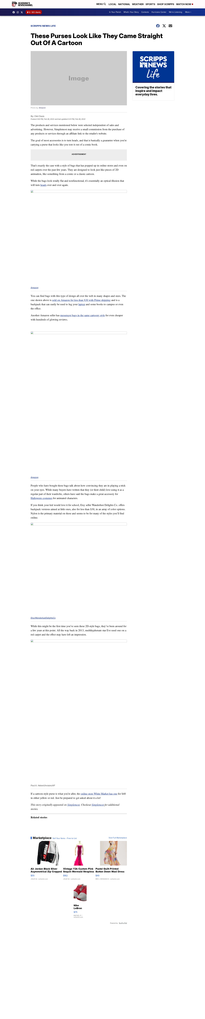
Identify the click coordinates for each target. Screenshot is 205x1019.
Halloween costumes (41, 498)
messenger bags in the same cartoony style (82, 315)
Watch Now (184, 4)
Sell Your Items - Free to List (65, 838)
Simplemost (73, 804)
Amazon (42, 108)
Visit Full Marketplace (118, 838)
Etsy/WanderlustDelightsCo (43, 618)
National (124, 4)
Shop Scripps (165, 4)
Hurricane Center (158, 12)
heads (43, 185)
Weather (138, 4)
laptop (81, 304)
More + (188, 12)
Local (112, 4)
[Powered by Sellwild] (123, 923)
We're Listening (175, 12)
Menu (100, 4)
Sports (150, 4)
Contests (145, 12)
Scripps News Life (43, 25)
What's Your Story (131, 12)
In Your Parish (115, 12)
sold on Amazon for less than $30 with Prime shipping (81, 300)
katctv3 (14, 12)
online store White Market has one (99, 793)
